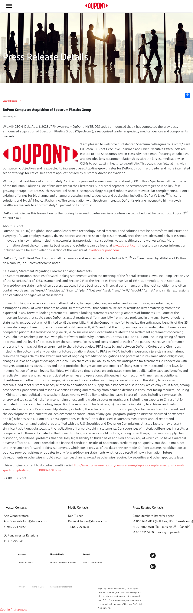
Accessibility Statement (61, 587)
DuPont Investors (26, 563)
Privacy (21, 587)
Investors (22, 554)
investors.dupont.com (103, 250)
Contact (86, 554)
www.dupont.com (125, 245)
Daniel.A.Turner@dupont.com (87, 521)
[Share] (187, 95)
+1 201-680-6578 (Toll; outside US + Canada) (161, 527)
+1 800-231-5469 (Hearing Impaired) (156, 532)
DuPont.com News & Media (63, 563)
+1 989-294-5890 (15, 527)
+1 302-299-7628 (78, 527)
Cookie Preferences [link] (13, 609)
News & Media (57, 554)
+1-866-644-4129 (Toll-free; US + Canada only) (162, 521)
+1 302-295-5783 (14, 541)
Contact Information (92, 563)
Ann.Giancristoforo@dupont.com (25, 521)
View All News (10, 101)
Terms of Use (37, 587)
